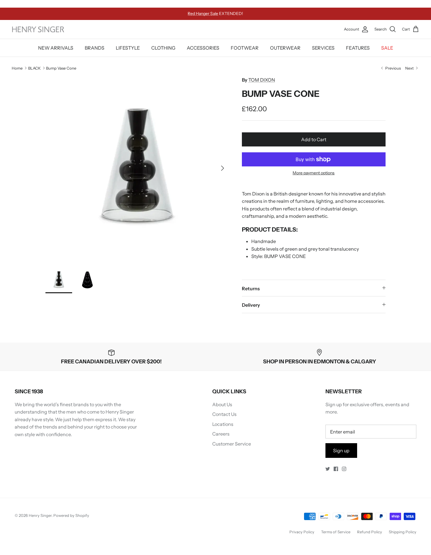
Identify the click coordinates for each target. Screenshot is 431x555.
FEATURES (358, 48)
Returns (251, 288)
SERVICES (323, 48)
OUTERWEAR (285, 48)
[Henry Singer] (38, 29)
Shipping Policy (402, 531)
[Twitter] (327, 469)
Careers (221, 434)
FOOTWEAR (245, 48)
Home (17, 67)
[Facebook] (336, 469)
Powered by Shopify (71, 515)
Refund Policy (369, 531)
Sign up (341, 450)
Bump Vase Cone (61, 67)
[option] (137, 168)
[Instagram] (344, 469)
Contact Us (224, 414)
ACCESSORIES (203, 48)
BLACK (34, 67)
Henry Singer (40, 515)
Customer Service (231, 444)
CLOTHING (163, 48)
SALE (387, 48)
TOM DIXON (261, 80)
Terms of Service (335, 531)
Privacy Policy (301, 531)
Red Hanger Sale (203, 13)
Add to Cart (313, 139)
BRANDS (94, 48)
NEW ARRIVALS (55, 48)
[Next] (222, 168)
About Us (222, 404)
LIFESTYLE (128, 48)
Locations (222, 424)
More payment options (314, 173)
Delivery (251, 305)
